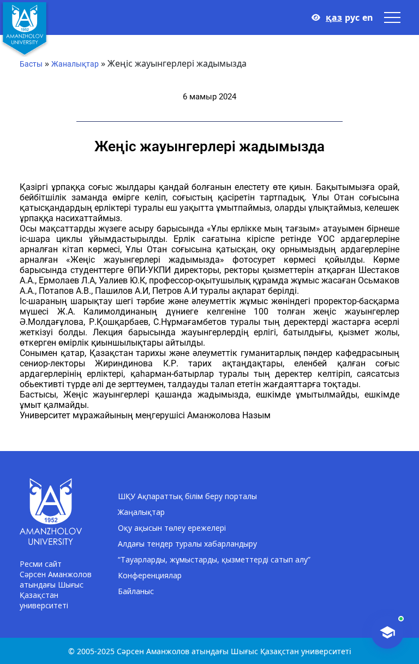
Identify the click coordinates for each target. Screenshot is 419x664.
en (367, 17)
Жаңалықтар (141, 512)
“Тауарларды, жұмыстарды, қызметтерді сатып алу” (214, 559)
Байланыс (136, 591)
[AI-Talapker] (387, 632)
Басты (31, 64)
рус (352, 17)
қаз (334, 17)
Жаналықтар (75, 64)
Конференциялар (150, 575)
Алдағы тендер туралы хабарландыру (187, 543)
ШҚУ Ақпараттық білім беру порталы (187, 496)
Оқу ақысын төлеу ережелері (172, 528)
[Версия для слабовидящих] (316, 17)
